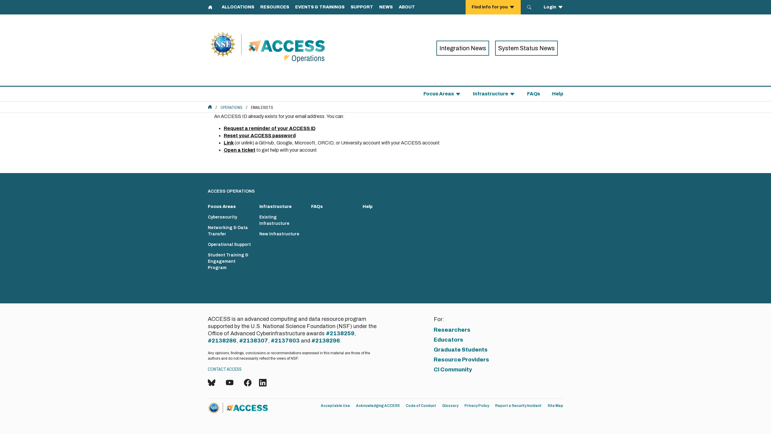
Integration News (462, 48)
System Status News (526, 48)
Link (229, 142)
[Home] (285, 48)
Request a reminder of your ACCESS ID (270, 128)
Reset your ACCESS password (260, 135)
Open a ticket (239, 150)
